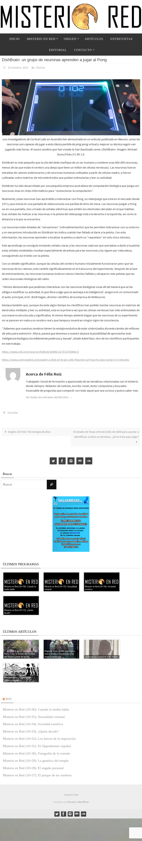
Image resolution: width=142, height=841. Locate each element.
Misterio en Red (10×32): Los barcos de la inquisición (39, 736)
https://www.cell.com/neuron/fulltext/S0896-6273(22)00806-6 (40, 350)
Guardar (13, 411)
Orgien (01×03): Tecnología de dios (29, 429)
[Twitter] (53, 459)
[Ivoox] (88, 459)
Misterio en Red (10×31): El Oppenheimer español (37, 744)
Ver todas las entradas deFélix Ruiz (49, 396)
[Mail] (79, 459)
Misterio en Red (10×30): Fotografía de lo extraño (36, 751)
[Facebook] (62, 459)
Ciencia (40, 67)
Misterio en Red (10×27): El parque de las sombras (37, 773)
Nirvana (71, 799)
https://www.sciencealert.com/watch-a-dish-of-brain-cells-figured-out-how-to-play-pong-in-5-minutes (65, 359)
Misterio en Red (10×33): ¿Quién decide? (31, 729)
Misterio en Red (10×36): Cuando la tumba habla (36, 707)
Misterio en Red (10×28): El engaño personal (33, 766)
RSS (9, 697)
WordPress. (83, 799)
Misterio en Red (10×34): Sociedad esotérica (33, 722)
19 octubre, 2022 (18, 67)
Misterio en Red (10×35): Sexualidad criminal (34, 714)
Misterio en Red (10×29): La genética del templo (36, 758)
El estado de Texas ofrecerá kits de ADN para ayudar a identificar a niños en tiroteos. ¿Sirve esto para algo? (106, 432)
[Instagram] (71, 459)
